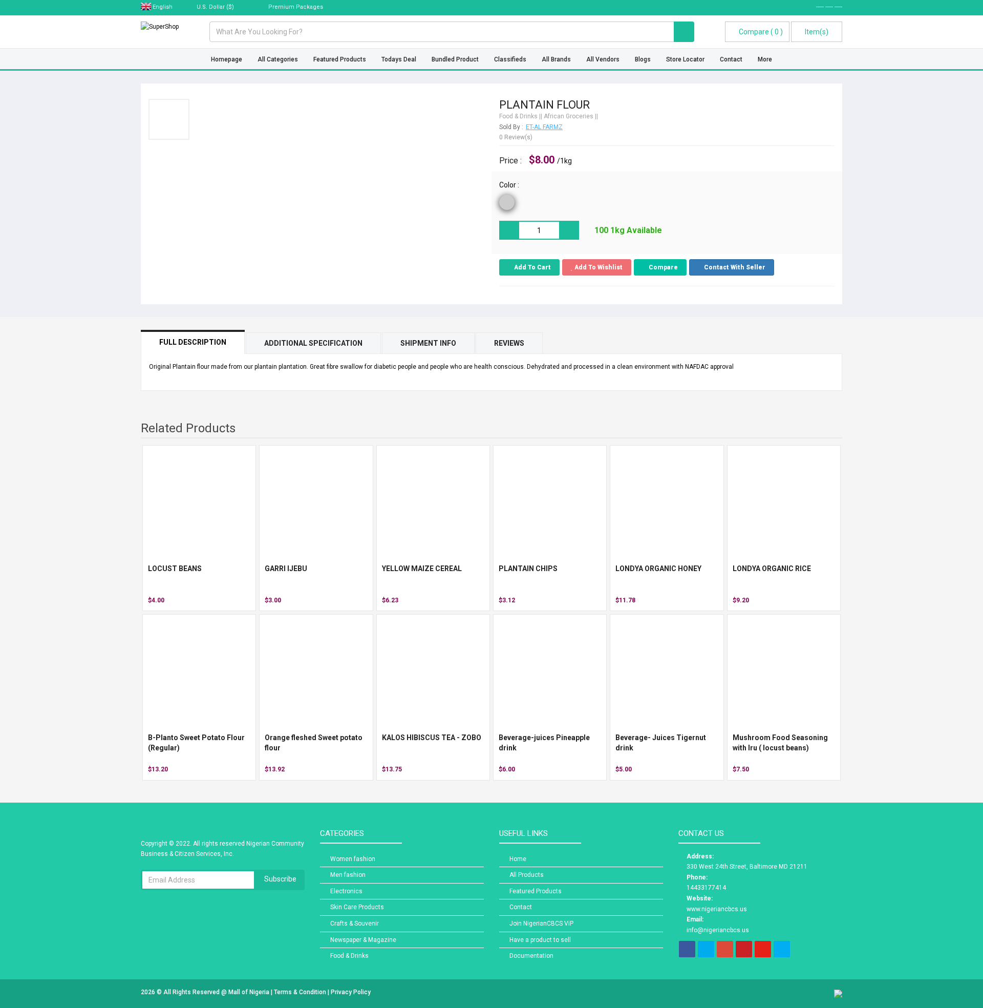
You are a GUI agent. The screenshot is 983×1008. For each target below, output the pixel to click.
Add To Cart (531, 267)
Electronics (346, 891)
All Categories (278, 59)
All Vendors (602, 59)
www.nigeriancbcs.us (717, 909)
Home (517, 859)
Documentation (531, 955)
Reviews (509, 343)
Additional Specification (313, 343)
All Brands (556, 59)
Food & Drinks (518, 116)
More (765, 59)
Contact (731, 59)
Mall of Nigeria (249, 992)
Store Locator (685, 59)
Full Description (192, 342)
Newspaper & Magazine (363, 939)
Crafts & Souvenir (354, 923)
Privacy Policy (351, 992)
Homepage (226, 59)
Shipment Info (428, 343)
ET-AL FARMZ (544, 127)
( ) (761, 32)
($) (216, 7)
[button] (731, 267)
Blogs (643, 59)
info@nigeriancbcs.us (718, 930)
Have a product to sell (540, 939)
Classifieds (510, 59)
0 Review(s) (515, 137)
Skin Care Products (357, 907)
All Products (526, 874)
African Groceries (568, 116)
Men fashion (348, 874)
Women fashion (352, 859)
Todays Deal (398, 59)
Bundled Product (455, 59)
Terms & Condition (301, 992)
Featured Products (339, 59)
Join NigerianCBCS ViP (541, 923)
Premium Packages (295, 7)
